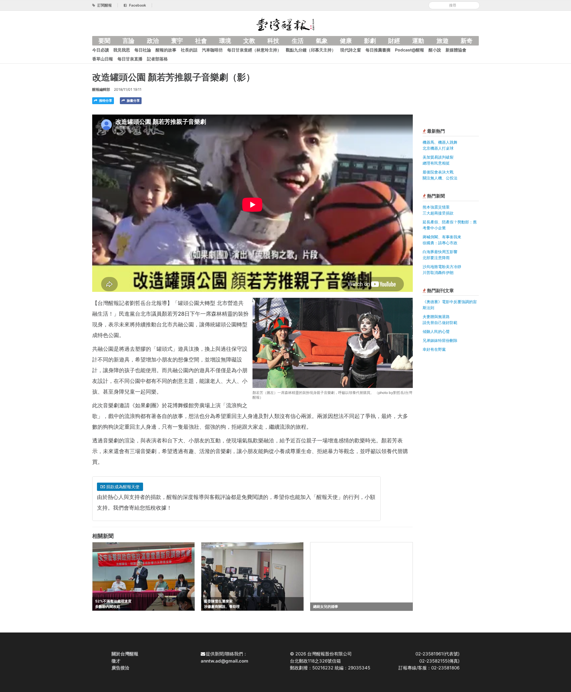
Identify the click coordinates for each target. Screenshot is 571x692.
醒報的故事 (166, 49)
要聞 (104, 40)
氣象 (322, 40)
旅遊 (442, 40)
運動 (418, 40)
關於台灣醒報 (125, 654)
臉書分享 (133, 100)
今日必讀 (100, 49)
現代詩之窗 (350, 49)
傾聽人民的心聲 (436, 331)
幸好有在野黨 (434, 349)
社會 (201, 40)
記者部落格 (157, 58)
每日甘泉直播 (129, 58)
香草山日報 (102, 58)
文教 (249, 40)
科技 (273, 40)
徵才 (116, 661)
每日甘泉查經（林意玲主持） (254, 49)
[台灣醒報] (285, 23)
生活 (298, 40)
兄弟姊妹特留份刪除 (440, 340)
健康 (346, 40)
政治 (153, 40)
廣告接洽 (120, 668)
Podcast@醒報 (409, 49)
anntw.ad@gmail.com (224, 661)
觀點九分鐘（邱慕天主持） (311, 49)
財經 (394, 40)
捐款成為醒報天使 (122, 486)
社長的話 (189, 49)
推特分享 (105, 100)
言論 (128, 40)
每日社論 (142, 49)
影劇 (370, 40)
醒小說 (435, 49)
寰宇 (177, 40)
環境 (225, 40)
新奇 (467, 40)
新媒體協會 (455, 49)
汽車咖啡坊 (212, 49)
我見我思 (121, 49)
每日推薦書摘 (377, 49)
